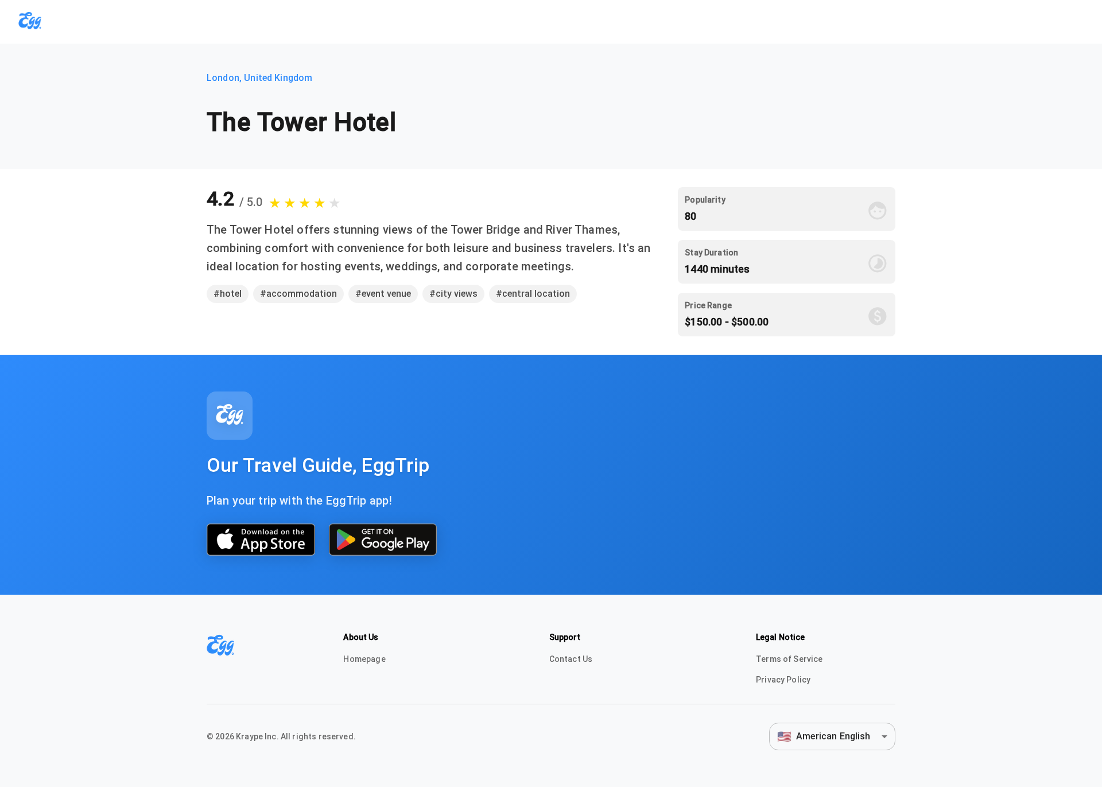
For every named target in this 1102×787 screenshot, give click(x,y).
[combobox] (832, 736)
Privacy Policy (783, 679)
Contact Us (571, 659)
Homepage (364, 659)
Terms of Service (789, 659)
